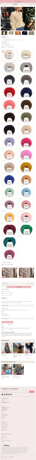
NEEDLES (22, 6)
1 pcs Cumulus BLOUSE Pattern (7, 262)
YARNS (4, 6)
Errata (2, 442)
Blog (2, 439)
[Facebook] (4, 394)
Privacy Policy (4, 428)
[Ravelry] (7, 394)
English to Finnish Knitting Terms (6, 440)
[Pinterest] (11, 394)
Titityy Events (3, 418)
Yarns (2, 435)
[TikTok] (9, 394)
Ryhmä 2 (5, 458)
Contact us (3, 401)
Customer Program (4, 430)
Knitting (31, 6)
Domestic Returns (4, 426)
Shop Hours (3, 417)
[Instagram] (2, 394)
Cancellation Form (4, 427)
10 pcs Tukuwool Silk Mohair (6, 44)
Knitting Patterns (4, 436)
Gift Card (3, 438)
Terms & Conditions (5, 423)
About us (3, 399)
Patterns (13, 6)
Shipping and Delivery (5, 425)
